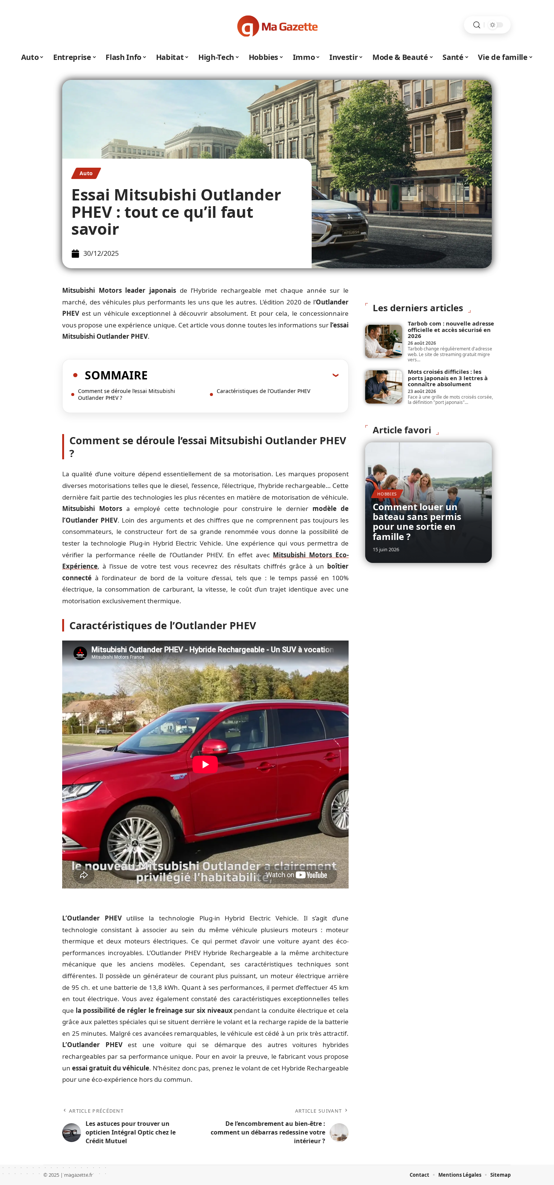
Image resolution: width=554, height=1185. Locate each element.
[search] (476, 25)
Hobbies (387, 494)
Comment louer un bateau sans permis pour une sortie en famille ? (417, 521)
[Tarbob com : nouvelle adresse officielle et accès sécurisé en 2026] (383, 341)
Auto (86, 173)
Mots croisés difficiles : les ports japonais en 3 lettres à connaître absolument (448, 378)
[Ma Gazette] (277, 24)
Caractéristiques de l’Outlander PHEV (263, 390)
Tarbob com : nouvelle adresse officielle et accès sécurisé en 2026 (451, 329)
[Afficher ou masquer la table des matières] (243, 374)
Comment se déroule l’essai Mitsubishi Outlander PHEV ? (126, 394)
